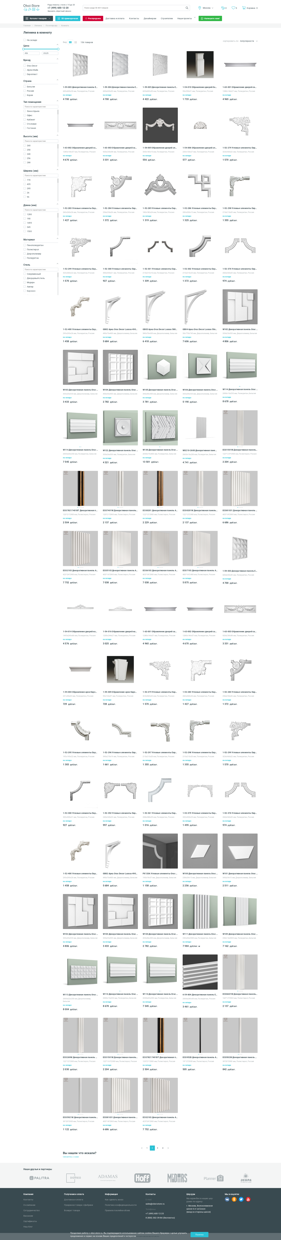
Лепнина (38, 26)
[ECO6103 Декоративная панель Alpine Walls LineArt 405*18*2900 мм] (160, 548)
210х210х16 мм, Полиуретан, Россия (158, 273)
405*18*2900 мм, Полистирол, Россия (239, 514)
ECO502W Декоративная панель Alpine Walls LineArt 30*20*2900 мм (240, 1057)
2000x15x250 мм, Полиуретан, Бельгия (239, 393)
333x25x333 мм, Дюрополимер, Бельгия (240, 333)
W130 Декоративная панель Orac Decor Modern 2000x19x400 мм (160, 450)
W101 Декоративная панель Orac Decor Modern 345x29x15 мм (240, 873)
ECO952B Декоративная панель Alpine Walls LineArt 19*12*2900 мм (200, 1057)
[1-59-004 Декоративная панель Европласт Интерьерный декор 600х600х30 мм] (120, 81)
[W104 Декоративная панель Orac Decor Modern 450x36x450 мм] (120, 384)
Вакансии (28, 1216)
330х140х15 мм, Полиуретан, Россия (158, 152)
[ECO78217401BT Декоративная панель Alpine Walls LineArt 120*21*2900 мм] (80, 488)
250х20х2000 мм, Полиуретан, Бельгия (199, 938)
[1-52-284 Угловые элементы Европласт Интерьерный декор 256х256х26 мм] (120, 202)
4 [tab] (121, 507)
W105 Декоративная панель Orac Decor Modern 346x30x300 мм (160, 390)
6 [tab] (83, 507)
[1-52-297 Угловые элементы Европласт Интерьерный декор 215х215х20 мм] (160, 746)
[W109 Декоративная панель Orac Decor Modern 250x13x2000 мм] (240, 928)
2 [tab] (240, 386)
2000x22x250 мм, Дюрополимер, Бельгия (77, 1000)
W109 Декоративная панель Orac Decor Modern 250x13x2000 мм (240, 934)
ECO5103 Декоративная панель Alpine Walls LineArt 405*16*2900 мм (120, 570)
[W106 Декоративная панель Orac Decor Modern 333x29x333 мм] (200, 384)
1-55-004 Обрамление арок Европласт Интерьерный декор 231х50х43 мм (80, 692)
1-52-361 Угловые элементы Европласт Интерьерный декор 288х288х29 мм (160, 813)
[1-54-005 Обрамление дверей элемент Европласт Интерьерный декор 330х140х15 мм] (160, 142)
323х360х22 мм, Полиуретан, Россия (238, 152)
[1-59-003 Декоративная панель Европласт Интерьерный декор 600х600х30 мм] (80, 81)
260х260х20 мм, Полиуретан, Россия (238, 273)
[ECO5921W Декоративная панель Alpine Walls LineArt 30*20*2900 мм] (80, 1095)
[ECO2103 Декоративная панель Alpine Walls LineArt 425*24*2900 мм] (80, 548)
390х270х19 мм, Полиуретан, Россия (118, 757)
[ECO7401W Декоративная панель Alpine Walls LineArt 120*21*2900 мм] (120, 488)
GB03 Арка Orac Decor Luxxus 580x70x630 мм (160, 329)
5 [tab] (82, 507)
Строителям (167, 18)
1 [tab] (239, 386)
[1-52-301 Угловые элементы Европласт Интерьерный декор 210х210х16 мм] (160, 263)
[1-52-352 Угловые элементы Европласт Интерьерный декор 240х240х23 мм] (120, 807)
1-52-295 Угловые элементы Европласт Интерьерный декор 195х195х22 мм (80, 752)
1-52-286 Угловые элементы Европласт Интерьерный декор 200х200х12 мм (200, 208)
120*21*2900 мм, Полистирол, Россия (79, 514)
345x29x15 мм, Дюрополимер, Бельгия (239, 878)
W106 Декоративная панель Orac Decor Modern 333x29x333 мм (200, 390)
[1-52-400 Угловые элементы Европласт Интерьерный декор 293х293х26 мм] (80, 323)
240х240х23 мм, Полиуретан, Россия (118, 817)
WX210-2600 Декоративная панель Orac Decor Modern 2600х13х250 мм (200, 450)
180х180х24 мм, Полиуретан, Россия (158, 212)
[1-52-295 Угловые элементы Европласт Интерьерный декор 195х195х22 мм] (80, 746)
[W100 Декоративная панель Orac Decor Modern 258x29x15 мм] (200, 867)
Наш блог (28, 1227)
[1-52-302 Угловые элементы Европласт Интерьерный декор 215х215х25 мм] (200, 263)
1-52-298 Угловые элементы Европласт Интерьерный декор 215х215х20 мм (240, 208)
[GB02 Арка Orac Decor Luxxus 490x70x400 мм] (120, 323)
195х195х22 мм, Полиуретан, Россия (79, 757)
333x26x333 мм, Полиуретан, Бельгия (119, 454)
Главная (27, 26)
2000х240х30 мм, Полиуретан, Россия (199, 999)
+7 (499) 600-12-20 (58, 7)
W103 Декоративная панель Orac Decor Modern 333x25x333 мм (80, 390)
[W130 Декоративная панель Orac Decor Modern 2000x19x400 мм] (160, 427)
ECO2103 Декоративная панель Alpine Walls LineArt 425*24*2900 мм (80, 570)
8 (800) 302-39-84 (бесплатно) (160, 1218)
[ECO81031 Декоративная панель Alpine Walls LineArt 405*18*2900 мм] (240, 488)
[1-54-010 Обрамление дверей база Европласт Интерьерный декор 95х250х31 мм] (200, 81)
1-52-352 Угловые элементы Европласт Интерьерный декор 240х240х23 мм (120, 813)
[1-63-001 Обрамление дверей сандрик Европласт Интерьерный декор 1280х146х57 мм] (240, 81)
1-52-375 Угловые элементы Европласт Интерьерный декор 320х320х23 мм (200, 813)
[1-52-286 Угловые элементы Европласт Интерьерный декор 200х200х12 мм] (200, 202)
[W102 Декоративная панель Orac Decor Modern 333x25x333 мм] (240, 323)
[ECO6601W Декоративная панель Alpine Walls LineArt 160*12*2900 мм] (240, 972)
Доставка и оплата (115, 18)
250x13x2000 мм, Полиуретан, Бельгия (239, 938)
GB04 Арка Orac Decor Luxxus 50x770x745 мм (200, 329)
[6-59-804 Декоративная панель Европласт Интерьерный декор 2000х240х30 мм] (200, 988)
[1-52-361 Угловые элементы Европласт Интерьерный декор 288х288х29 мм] (160, 807)
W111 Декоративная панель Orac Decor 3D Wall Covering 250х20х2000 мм (200, 934)
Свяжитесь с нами (71, 1157)
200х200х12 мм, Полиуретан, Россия (198, 212)
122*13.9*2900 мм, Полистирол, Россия (240, 454)
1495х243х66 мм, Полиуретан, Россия (79, 636)
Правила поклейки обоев (117, 1210)
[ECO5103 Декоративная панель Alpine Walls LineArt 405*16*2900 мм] (120, 548)
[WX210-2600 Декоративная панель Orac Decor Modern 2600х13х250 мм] (200, 444)
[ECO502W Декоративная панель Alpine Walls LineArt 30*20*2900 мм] (240, 1035)
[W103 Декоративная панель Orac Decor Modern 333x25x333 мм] (80, 384)
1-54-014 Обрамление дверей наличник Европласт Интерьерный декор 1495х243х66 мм (80, 631)
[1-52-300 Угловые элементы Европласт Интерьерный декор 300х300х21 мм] (120, 263)
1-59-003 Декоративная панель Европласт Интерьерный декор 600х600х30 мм (80, 87)
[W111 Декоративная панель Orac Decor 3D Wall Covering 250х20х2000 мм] (200, 928)
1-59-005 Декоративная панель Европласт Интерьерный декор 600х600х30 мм (160, 87)
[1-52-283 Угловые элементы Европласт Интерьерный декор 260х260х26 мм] (80, 202)
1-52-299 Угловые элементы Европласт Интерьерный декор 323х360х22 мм (80, 269)
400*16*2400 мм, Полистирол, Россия (199, 575)
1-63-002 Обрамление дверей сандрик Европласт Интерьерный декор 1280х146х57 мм (80, 148)
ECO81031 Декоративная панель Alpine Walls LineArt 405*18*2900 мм (240, 510)
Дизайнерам (150, 18)
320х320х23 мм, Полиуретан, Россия (198, 817)
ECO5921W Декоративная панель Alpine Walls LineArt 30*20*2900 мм (80, 1117)
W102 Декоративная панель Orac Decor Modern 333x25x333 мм (240, 329)
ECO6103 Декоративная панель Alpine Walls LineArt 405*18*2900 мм (160, 570)
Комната (65, 26)
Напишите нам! (212, 18)
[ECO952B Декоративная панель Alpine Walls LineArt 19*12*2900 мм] (200, 1035)
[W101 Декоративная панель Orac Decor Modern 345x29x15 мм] (240, 867)
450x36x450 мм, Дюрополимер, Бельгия (120, 394)
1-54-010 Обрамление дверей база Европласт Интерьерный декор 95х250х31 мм (200, 87)
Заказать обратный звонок (59, 11)
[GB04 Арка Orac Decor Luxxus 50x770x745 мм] (200, 323)
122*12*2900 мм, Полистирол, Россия (159, 514)
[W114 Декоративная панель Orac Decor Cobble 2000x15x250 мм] (240, 367)
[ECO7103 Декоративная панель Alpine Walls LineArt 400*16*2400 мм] (200, 548)
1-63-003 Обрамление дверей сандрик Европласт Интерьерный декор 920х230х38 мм (120, 148)
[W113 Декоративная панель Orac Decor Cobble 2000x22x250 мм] (80, 988)
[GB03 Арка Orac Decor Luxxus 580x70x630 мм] (160, 323)
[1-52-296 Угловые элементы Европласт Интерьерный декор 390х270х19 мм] (120, 746)
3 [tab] (120, 507)
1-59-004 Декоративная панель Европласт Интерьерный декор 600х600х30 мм (120, 87)
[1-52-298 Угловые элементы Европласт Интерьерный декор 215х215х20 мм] (240, 202)
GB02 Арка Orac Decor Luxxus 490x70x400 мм (120, 329)
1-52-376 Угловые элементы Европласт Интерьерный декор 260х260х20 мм (240, 269)
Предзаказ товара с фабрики (78, 1205)
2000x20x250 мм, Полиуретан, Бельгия (79, 454)
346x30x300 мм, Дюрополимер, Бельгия (160, 394)
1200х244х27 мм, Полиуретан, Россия (119, 636)
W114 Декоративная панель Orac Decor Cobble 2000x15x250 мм (240, 389)
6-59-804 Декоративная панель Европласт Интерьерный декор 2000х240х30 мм (200, 994)
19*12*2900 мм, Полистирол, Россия (198, 1061)
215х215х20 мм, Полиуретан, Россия (238, 212)
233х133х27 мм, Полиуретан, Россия (198, 152)
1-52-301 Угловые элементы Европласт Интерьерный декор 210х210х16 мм (160, 269)
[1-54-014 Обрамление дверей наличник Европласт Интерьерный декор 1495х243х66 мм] (80, 625)
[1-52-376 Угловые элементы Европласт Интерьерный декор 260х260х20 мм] (240, 263)
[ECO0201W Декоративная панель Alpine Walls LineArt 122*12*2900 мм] (200, 488)
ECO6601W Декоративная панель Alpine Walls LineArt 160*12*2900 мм (240, 994)
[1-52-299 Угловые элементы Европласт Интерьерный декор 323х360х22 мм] (80, 263)
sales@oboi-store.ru (155, 1204)
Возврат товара (72, 1210)
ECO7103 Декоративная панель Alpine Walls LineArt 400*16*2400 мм (200, 570)
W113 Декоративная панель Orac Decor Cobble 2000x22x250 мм (80, 994)
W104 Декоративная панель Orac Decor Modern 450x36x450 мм (120, 390)
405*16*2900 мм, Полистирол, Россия (119, 575)
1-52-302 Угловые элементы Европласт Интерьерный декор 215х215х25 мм (200, 269)
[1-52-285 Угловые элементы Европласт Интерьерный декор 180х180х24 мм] (160, 202)
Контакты (134, 18)
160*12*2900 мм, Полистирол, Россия (239, 998)
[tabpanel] (240, 367)
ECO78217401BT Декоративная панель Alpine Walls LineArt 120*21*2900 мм (80, 510)
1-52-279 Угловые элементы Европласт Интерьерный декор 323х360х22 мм (240, 148)
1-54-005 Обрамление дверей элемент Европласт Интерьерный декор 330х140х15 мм (160, 148)
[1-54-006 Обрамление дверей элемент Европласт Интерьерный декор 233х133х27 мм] (200, 142)
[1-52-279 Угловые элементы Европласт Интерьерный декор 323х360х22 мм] (240, 142)
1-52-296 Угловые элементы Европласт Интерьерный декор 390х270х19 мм (120, 752)
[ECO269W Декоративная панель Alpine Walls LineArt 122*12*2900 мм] (80, 1035)
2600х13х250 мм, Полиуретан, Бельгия (199, 454)
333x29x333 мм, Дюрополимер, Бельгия (200, 394)
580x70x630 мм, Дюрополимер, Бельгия (160, 333)
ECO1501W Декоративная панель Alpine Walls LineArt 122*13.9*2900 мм (240, 450)
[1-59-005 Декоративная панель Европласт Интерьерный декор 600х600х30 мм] (160, 81)
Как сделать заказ (114, 1199)
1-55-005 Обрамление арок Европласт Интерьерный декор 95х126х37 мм (120, 692)
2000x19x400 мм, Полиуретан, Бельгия (159, 454)
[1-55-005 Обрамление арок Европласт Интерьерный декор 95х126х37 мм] (120, 686)
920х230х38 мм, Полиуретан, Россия (118, 152)
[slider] (23, 49)
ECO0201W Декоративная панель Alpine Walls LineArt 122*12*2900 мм (200, 510)
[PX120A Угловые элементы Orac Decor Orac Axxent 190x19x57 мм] (160, 867)
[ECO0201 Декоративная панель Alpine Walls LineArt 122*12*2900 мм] (160, 488)
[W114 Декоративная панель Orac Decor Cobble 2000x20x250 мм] (80, 427)
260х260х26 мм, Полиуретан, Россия (79, 212)
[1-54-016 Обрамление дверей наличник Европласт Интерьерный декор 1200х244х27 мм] (120, 625)
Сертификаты (30, 1221)
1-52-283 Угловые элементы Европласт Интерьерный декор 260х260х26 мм (80, 208)
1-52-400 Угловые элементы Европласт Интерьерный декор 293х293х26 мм (80, 329)
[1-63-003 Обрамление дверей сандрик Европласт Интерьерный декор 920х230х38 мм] (120, 142)
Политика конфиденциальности (121, 1205)
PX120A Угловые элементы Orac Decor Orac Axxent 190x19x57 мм (160, 873)
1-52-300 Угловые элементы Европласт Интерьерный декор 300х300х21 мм (120, 269)
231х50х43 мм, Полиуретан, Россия (78, 696)
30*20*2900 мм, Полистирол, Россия (238, 1061)
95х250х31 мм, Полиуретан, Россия (198, 91)
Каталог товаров (38, 18)
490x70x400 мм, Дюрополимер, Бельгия (120, 333)
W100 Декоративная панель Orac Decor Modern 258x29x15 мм (200, 873)
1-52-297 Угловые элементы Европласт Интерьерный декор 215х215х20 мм (160, 752)
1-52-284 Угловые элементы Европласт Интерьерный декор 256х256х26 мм (120, 208)
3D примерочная (69, 18)
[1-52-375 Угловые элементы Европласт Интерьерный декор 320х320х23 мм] (200, 807)
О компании (29, 1205)
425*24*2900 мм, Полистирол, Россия (79, 575)
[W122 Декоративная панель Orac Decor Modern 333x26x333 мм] (120, 444)
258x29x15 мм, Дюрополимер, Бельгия (199, 878)
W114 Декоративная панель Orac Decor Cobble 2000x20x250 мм (80, 450)
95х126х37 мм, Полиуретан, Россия (118, 696)
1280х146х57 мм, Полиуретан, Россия (239, 91)
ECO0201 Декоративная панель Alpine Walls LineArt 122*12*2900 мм (160, 510)
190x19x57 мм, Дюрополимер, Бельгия (159, 878)
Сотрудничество (31, 1210)
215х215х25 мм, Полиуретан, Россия (198, 273)
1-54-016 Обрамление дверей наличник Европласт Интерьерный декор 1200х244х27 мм (120, 631)
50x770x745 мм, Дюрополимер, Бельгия (200, 333)
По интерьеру (51, 26)
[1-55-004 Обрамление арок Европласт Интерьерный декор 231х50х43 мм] (80, 686)
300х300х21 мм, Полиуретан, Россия (118, 273)
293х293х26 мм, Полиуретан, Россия (79, 333)
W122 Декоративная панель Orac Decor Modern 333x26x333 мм (120, 450)
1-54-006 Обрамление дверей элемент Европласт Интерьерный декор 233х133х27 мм (200, 148)
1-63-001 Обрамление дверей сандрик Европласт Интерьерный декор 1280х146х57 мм (240, 87)
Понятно (199, 1234)
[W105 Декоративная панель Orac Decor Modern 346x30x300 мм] (160, 384)
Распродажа (94, 18)
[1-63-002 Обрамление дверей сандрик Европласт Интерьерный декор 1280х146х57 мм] (80, 142)
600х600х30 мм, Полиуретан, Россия (79, 91)
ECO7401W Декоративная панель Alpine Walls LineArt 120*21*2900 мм (120, 510)
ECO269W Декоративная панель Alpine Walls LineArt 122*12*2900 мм (80, 1057)
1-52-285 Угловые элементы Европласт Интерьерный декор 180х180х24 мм (160, 208)
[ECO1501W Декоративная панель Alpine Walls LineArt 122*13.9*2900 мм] (240, 427)
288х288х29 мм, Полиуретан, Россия (158, 817)
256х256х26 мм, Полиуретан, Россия (118, 212)
